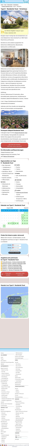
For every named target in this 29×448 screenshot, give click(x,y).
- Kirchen (3, 416)
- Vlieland (17, 408)
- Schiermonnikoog (19, 403)
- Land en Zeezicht (5, 375)
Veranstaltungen (19, 358)
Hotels (2, 402)
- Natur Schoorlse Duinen (21, 411)
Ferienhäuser (4, 381)
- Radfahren (4, 436)
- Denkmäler (4, 414)
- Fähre (17, 390)
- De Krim (3, 390)
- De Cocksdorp (19, 367)
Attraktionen (4, 421)
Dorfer (16, 362)
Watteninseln (18, 401)
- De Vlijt (3, 371)
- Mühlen (3, 418)
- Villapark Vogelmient (6, 400)
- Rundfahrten (4, 423)
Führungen (3, 431)
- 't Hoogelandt (4, 385)
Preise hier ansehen (14, 145)
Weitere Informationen (8, 156)
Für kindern (3, 360)
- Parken (17, 392)
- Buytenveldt (4, 388)
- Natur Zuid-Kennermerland (19, 425)
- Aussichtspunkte (5, 419)
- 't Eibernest (4, 383)
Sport (2, 433)
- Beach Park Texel (5, 387)
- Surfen (3, 442)
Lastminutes (4, 405)
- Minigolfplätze (4, 428)
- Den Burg (17, 364)
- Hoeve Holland (5, 373)
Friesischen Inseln (19, 379)
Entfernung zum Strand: (22, 192)
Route (16, 388)
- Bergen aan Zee (19, 413)
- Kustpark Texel (5, 393)
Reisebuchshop (19, 397)
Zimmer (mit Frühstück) (6, 403)
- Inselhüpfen (18, 381)
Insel (2, 357)
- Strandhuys (4, 376)
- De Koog (17, 369)
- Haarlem (17, 429)
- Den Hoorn (18, 365)
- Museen (3, 413)
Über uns (17, 435)
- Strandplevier (4, 378)
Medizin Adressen (19, 393)
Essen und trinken (19, 356)
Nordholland (18, 409)
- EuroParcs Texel (5, 392)
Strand (2, 409)
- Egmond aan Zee (19, 418)
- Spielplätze (4, 426)
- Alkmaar (17, 416)
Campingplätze (4, 380)
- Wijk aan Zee (18, 422)
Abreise (10, 247)
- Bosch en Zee (4, 370)
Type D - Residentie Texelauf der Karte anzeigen (14, 300)
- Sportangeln (18, 354)
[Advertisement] (14, 231)
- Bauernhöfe (4, 425)
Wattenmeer (18, 382)
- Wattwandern (18, 353)
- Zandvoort (18, 431)
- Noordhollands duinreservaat (19, 420)
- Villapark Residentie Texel (7, 398)
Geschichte (18, 384)
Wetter (2, 364)
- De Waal (17, 372)
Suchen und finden (15, 252)
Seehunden (18, 377)
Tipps (2, 359)
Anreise (10, 245)
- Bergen (17, 414)
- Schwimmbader (5, 435)
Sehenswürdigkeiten (6, 411)
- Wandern (3, 438)
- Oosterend (18, 374)
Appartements (4, 368)
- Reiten (3, 440)
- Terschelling (18, 406)
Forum (16, 395)
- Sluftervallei (4, 395)
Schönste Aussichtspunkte (7, 362)
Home (2, 353)
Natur (2, 430)
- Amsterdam (18, 427)
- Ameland (17, 404)
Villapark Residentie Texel (21, 132)
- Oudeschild (18, 370)
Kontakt (17, 439)
